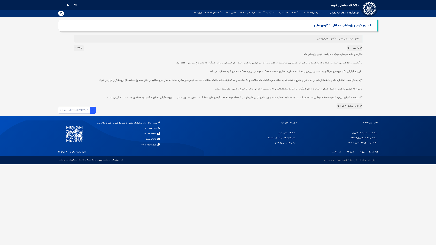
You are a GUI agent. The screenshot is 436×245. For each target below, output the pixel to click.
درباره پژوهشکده (313, 13)
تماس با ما (231, 13)
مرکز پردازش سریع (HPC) (285, 142)
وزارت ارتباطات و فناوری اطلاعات (364, 138)
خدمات (361, 160)
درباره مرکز (372, 160)
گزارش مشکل (341, 160)
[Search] (61, 13)
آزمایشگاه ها (265, 13)
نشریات (281, 13)
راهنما (352, 160)
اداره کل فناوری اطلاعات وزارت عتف (362, 142)
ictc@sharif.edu (149, 144)
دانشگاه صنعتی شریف (287, 133)
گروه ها (295, 13)
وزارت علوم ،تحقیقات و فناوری (364, 133)
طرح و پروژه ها (247, 13)
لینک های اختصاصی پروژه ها (208, 13)
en (75, 5)
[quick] (61, 6)
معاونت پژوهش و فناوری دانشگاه (282, 138)
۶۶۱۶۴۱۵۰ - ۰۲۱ (151, 128)
